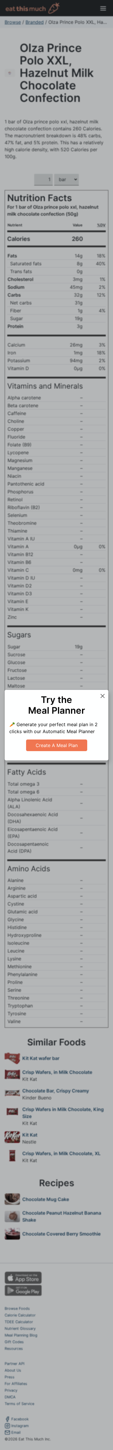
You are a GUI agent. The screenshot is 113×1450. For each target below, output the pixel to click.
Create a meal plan (57, 745)
